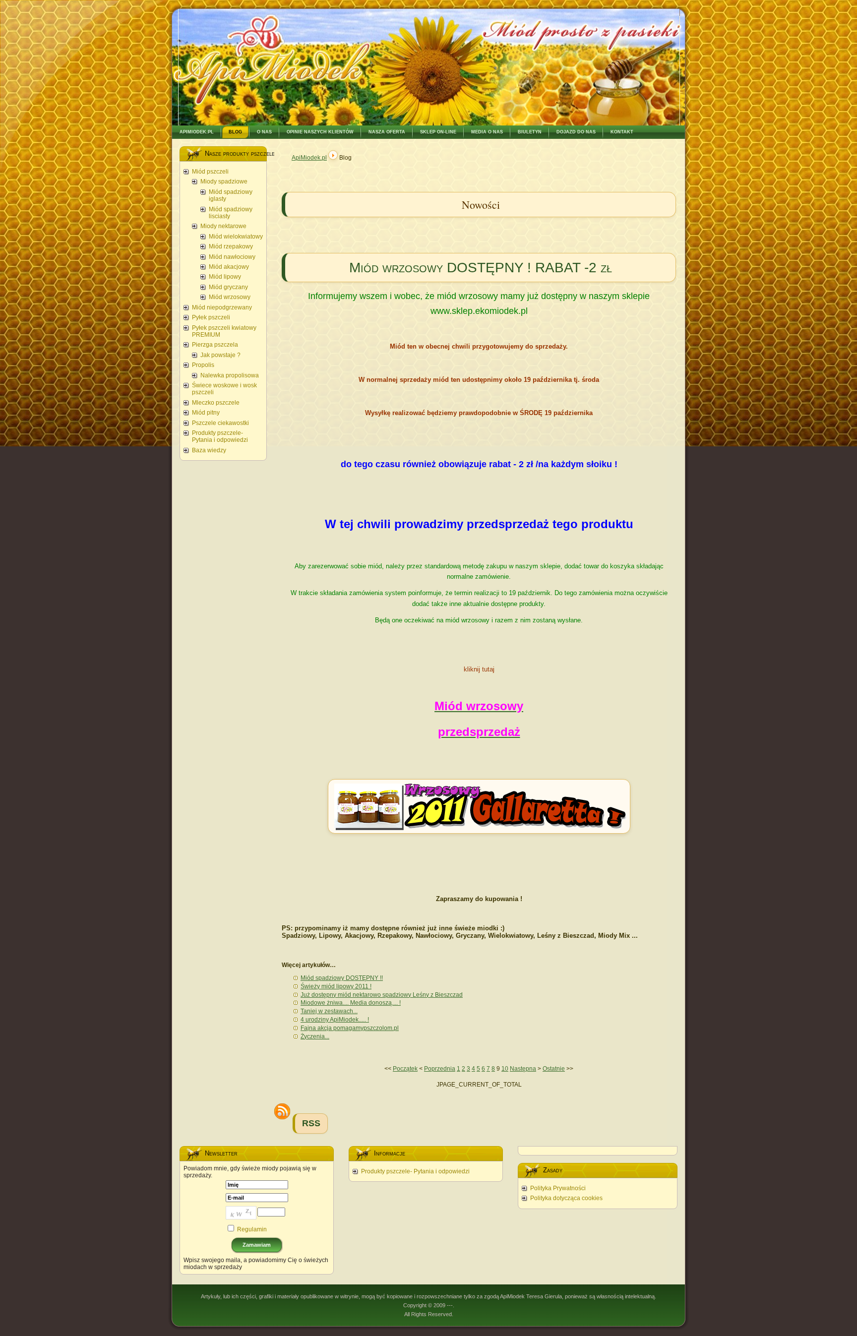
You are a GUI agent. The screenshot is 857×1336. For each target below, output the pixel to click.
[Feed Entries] (282, 1111)
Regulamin (252, 1229)
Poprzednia (439, 1068)
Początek (405, 1068)
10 (504, 1068)
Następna (523, 1068)
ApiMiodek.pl (309, 157)
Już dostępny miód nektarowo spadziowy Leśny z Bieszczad (382, 994)
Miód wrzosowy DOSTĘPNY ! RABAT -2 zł (480, 267)
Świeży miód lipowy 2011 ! (336, 986)
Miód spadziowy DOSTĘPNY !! (342, 977)
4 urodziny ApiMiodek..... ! (335, 1019)
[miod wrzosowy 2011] (479, 837)
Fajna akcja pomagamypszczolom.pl (350, 1028)
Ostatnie (554, 1068)
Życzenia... (315, 1036)
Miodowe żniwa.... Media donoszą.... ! (351, 1002)
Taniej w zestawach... (329, 1011)
